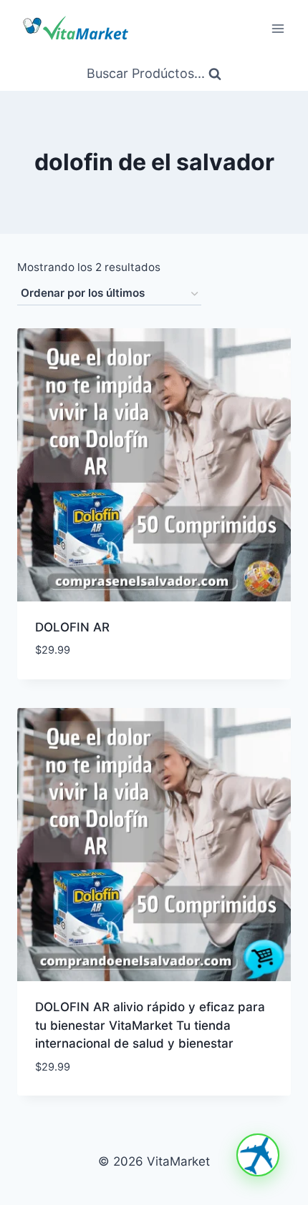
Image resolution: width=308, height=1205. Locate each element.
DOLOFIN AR (72, 627)
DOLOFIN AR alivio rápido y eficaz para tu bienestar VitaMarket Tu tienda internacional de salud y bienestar (150, 1025)
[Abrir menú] (277, 28)
